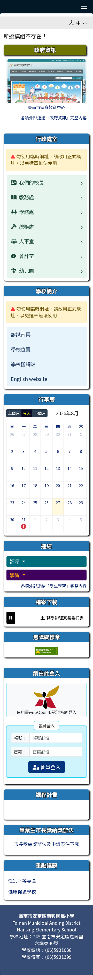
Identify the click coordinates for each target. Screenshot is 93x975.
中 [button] (78, 23)
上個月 (14, 413)
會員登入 (50, 767)
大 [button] (71, 22)
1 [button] (23, 526)
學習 (15, 575)
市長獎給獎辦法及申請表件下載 (46, 844)
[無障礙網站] (46, 650)
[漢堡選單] (84, 7)
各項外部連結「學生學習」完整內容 (54, 586)
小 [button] (85, 23)
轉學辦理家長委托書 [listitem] (62, 618)
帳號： (20, 738)
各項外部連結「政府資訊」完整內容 (54, 117)
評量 (15, 561)
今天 (27, 413)
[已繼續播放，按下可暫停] (11, 618)
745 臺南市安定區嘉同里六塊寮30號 (58, 939)
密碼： (20, 752)
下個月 (40, 413)
